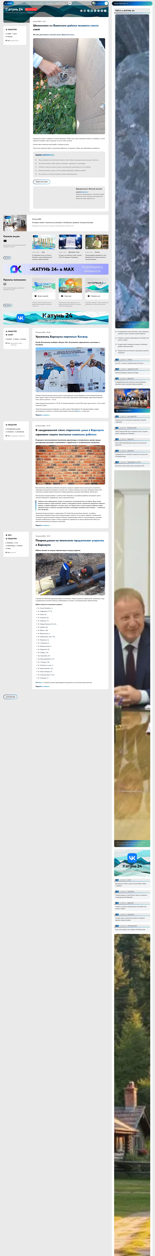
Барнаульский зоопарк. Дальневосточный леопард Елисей (89, 196)
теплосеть (10, 543)
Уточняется (39, 682)
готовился (78, 411)
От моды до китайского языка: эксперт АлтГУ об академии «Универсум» (70, 256)
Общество (131, 369)
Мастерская (90, 236)
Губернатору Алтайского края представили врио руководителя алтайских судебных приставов (130, 844)
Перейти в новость (43, 415)
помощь (9, 36)
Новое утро (67, 296)
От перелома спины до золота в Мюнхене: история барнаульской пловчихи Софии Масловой (42, 257)
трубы (8, 548)
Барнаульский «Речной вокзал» (89, 188)
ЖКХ (128, 416)
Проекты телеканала (14, 279)
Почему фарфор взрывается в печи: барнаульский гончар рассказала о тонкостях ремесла (96, 257)
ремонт (20, 546)
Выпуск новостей (43, 296)
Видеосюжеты (38, 3)
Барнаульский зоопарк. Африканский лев (85, 198)
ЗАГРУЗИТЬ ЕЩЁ (10, 697)
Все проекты (8, 305)
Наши (35, 236)
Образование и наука (74, 252)
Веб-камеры (49, 3)
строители (10, 432)
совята (9, 34)
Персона (62, 236)
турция (16, 339)
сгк (17, 543)
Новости (19, 3)
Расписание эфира (125, 410)
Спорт (43, 252)
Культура (97, 252)
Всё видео (7, 257)
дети (15, 34)
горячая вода (11, 546)
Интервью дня (95, 296)
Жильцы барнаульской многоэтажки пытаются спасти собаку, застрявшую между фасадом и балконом (68, 160)
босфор (9, 339)
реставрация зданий (13, 429)
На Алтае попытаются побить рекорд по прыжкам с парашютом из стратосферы (62, 163)
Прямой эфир (32, 9)
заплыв (23, 339)
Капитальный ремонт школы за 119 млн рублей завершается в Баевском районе (62, 170)
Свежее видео (11, 236)
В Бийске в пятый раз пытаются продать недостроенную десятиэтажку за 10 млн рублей (64, 167)
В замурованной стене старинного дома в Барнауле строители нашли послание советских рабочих (133, 333)
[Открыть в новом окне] (88, 11)
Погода (129, 359)
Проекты (28, 3)
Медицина (130, 891)
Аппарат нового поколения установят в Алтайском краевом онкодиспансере (62, 222)
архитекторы (20, 432)
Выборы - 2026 (60, 3)
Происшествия (131, 428)
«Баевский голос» (67, 34)
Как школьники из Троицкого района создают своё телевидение (58, 174)
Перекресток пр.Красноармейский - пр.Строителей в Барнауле (90, 194)
